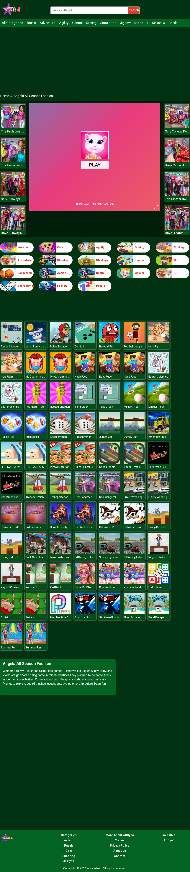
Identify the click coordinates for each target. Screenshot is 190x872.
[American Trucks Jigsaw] (158, 432)
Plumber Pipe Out (60, 617)
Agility (63, 23)
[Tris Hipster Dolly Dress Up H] (177, 195)
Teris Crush (82, 406)
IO (175, 273)
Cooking (179, 247)
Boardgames (25, 285)
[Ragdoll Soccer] (11, 342)
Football (62, 285)
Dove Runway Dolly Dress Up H (13, 233)
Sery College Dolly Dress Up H (177, 131)
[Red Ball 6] (36, 583)
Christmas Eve (157, 466)
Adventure (47, 23)
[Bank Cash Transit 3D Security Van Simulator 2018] (36, 553)
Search (134, 10)
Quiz (177, 260)
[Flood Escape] (134, 613)
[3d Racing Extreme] (85, 553)
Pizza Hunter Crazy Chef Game (68, 466)
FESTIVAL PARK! (10, 466)
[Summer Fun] (11, 643)
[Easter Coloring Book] (158, 372)
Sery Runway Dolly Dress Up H (13, 199)
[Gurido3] (85, 342)
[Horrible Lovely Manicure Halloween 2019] (60, 523)
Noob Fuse (81, 376)
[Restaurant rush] (36, 402)
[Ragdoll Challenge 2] (158, 553)
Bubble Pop (7, 436)
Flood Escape (132, 617)
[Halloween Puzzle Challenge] (109, 523)
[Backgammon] (60, 432)
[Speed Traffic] (109, 463)
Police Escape (58, 346)
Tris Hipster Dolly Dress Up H (177, 199)
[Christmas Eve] (158, 463)
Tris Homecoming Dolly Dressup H (13, 165)
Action (61, 273)
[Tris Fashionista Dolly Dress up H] (13, 127)
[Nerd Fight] (158, 342)
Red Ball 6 (31, 587)
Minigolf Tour (132, 406)
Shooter (62, 260)
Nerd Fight (154, 346)
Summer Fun (8, 647)
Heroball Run (106, 346)
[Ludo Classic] (158, 583)
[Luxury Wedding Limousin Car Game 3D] (134, 493)
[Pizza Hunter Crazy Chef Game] (60, 463)
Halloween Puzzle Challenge (115, 527)
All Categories (12, 23)
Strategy (102, 260)
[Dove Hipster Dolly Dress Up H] (177, 228)
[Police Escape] (60, 342)
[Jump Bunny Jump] (36, 342)
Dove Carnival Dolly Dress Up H (177, 165)
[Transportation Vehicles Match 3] (36, 493)
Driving (91, 23)
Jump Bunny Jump (37, 346)
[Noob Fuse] (85, 372)
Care (60, 247)
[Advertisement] (95, 57)
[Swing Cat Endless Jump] (158, 523)
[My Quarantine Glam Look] (36, 372)
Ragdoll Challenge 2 (159, 557)
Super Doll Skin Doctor (88, 587)
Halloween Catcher (12, 527)
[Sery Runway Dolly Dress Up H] (13, 195)
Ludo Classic (155, 587)
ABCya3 (68, 861)
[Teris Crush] (85, 402)
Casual (77, 23)
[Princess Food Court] (109, 583)
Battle (31, 23)
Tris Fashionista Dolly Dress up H (13, 131)
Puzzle (100, 285)
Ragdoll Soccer (10, 346)
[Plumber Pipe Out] (60, 613)
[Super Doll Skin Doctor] (85, 583)
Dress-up (141, 23)
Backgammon (58, 436)
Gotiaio (5, 617)
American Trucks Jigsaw (163, 436)
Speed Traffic (107, 466)
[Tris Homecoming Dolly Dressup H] (13, 161)
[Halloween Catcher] (11, 523)
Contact (119, 856)
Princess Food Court (111, 587)
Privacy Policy (119, 845)
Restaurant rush (35, 406)
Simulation (108, 23)
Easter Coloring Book (160, 376)
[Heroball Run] (109, 342)
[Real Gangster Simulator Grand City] (85, 493)
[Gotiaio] (11, 613)
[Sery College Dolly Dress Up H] (177, 127)
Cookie (119, 840)
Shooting (68, 856)
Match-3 (158, 23)
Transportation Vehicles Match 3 (45, 497)
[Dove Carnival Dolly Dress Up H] (177, 161)
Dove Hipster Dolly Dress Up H (177, 233)
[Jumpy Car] (109, 432)
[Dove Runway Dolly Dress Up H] (13, 228)
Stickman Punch (84, 617)
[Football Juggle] (134, 342)
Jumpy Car (105, 436)
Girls (68, 850)
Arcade (23, 247)
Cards (173, 23)
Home (4, 96)
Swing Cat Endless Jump (163, 527)
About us (119, 850)
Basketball (24, 273)
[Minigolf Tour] (134, 402)
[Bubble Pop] (11, 432)
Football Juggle (133, 346)
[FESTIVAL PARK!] (11, 463)
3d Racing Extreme (86, 557)
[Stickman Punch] (85, 613)
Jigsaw (125, 23)
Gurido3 (79, 346)
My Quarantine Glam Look (41, 376)
